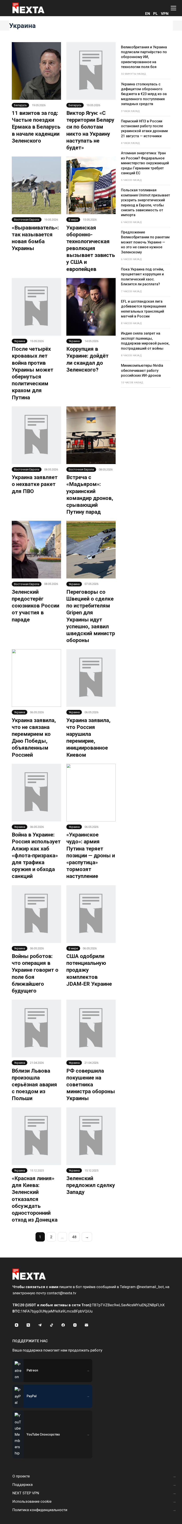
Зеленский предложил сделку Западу (90, 1185)
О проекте (21, 1476)
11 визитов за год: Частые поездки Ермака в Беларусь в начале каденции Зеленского (36, 127)
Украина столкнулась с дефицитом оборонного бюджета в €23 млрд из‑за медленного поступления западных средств (144, 94)
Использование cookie (31, 1501)
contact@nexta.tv (61, 1293)
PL (155, 13)
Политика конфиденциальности (39, 1510)
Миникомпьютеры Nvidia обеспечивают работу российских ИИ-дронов (142, 370)
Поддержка (22, 1484)
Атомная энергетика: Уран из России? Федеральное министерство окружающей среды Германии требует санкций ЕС (145, 163)
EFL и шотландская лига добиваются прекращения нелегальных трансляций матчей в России (143, 308)
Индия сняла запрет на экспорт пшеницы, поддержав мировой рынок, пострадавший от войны (145, 340)
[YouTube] (16, 1325)
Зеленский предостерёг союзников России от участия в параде (35, 606)
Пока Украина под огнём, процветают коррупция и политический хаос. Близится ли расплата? (142, 276)
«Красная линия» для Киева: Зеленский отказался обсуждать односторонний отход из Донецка (34, 1199)
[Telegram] (40, 1325)
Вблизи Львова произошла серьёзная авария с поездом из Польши (34, 1085)
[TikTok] (51, 1325)
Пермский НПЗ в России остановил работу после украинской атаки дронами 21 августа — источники (144, 128)
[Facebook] (63, 1325)
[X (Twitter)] (28, 1325)
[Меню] (173, 8)
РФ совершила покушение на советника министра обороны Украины (90, 1085)
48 (74, 1237)
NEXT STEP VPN (25, 1493)
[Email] (86, 1325)
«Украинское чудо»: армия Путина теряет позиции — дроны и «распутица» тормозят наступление (90, 855)
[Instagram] (75, 1325)
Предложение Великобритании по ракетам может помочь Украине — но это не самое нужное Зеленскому (145, 242)
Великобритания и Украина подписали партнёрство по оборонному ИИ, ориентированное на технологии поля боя (144, 57)
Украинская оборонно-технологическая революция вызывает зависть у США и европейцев (90, 248)
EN (147, 13)
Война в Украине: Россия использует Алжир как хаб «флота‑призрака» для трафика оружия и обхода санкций (36, 855)
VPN (164, 13)
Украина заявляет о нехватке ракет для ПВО (34, 484)
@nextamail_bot (150, 1287)
